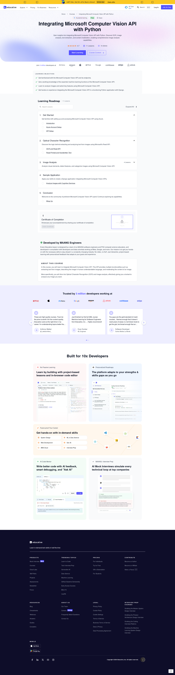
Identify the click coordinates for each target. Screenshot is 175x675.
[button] (99, 18)
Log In (156, 7)
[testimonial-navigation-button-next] (143, 322)
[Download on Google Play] (39, 651)
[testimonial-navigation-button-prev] (31, 322)
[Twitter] (43, 661)
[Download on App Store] (39, 646)
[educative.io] (10, 7)
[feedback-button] (171, 671)
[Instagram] (53, 661)
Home (63, 14)
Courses (72, 14)
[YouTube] (48, 661)
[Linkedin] (37, 661)
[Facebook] (32, 661)
